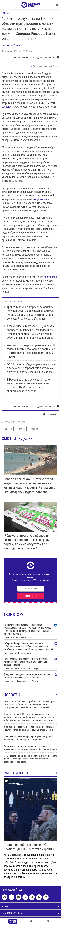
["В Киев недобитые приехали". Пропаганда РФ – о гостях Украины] (30, 809)
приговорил (50, 276)
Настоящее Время (11, 45)
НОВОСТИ (12, 694)
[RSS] (39, 897)
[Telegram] (30, 921)
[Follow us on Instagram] (25, 897)
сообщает (7, 106)
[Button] (20, 58)
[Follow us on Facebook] (4, 897)
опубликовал (41, 199)
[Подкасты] (46, 897)
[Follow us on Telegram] (32, 897)
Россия (6, 12)
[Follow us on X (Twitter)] (11, 897)
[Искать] (48, 921)
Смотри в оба (16, 773)
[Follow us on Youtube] (18, 897)
